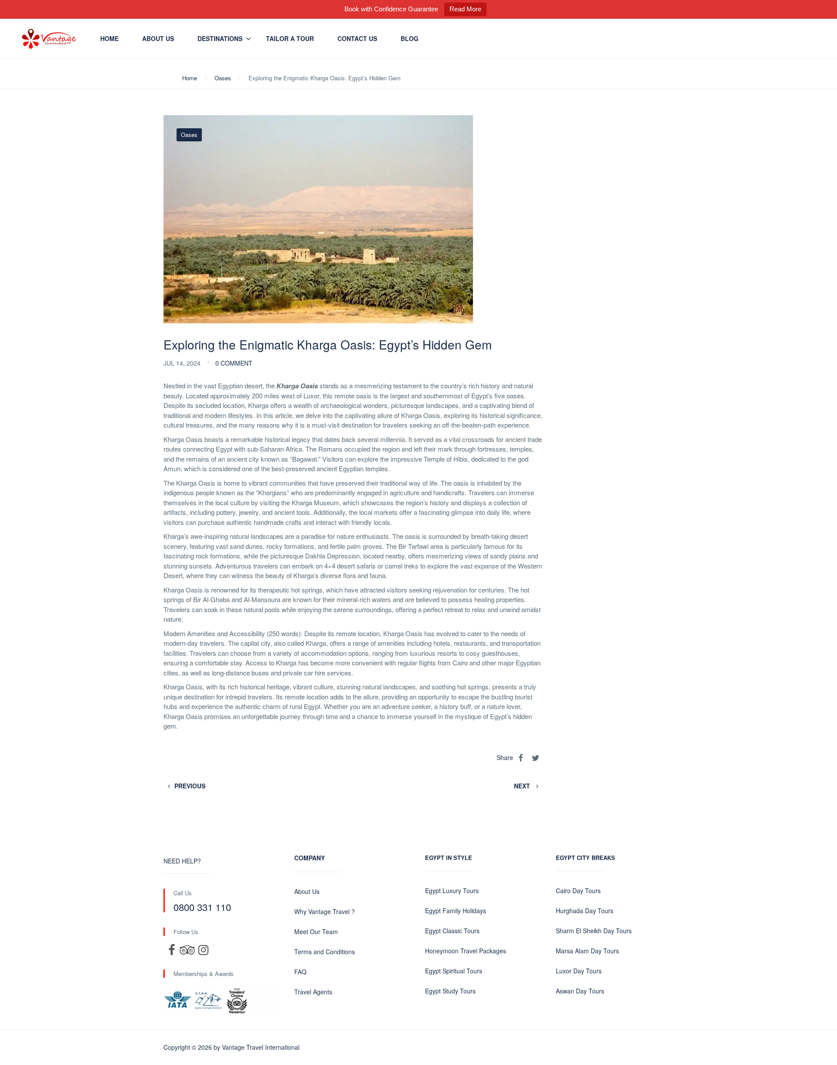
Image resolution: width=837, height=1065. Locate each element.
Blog (409, 38)
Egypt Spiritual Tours (453, 970)
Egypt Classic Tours (452, 930)
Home (109, 38)
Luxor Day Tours (579, 970)
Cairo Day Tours (578, 890)
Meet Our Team (316, 931)
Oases (222, 78)
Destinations (219, 38)
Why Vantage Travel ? (324, 911)
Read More (465, 9)
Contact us (357, 38)
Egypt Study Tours (450, 990)
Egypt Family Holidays (455, 910)
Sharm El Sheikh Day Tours (594, 930)
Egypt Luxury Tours (452, 890)
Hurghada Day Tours (584, 910)
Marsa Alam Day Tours (587, 950)
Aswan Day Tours (580, 990)
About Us (158, 38)
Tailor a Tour (290, 38)
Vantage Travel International (260, 1047)
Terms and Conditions (324, 951)
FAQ (300, 971)
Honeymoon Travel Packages (465, 950)
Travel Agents (313, 991)
